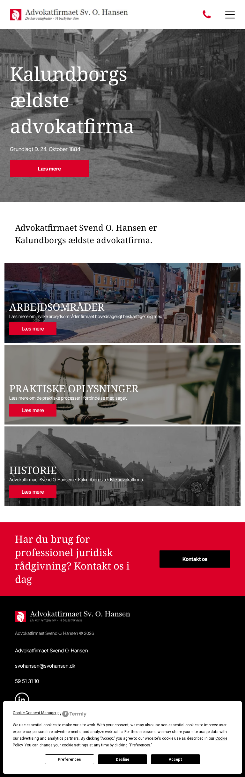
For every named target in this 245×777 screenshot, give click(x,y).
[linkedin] (22, 700)
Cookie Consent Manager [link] (34, 713)
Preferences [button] (140, 745)
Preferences (69, 759)
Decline (122, 759)
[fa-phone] (207, 18)
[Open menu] (230, 14)
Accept (175, 759)
